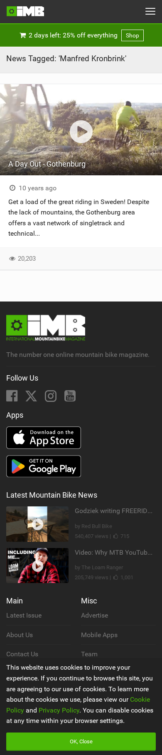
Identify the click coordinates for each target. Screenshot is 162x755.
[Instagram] (51, 398)
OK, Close (81, 741)
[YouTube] (70, 398)
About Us (19, 635)
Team (89, 654)
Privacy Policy (59, 710)
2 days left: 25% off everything (83, 35)
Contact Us (22, 654)
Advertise (94, 615)
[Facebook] (12, 398)
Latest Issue (24, 615)
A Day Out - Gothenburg (47, 163)
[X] (32, 398)
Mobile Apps (99, 635)
